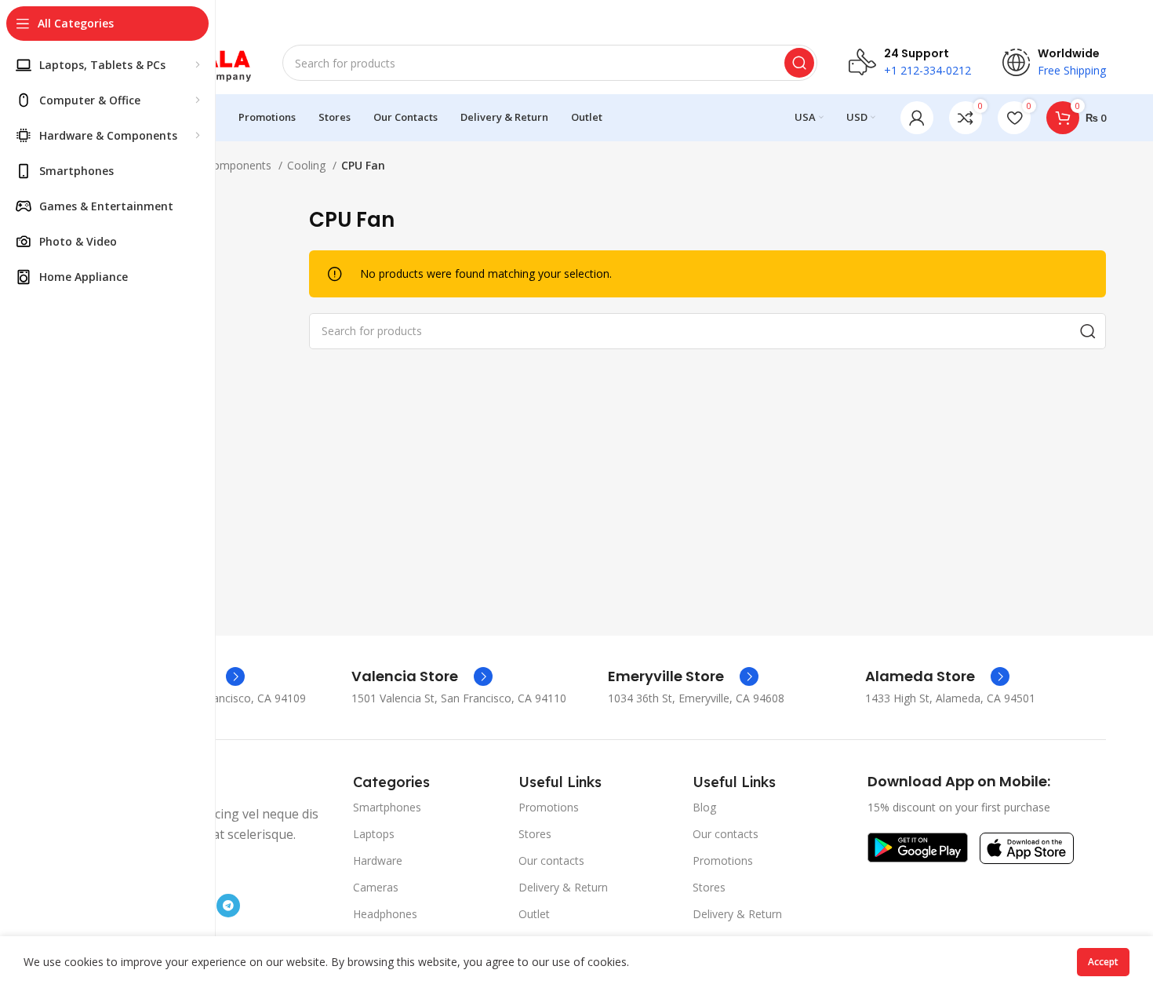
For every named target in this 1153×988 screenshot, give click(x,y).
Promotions (548, 807)
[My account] (917, 117)
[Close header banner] (1133, 15)
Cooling (308, 165)
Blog (704, 807)
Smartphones (387, 807)
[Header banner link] (576, 15)
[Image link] (917, 845)
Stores (534, 833)
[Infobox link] (422, 676)
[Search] (799, 63)
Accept (1103, 961)
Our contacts (551, 860)
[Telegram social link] (228, 905)
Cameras (375, 887)
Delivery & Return (563, 887)
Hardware (377, 860)
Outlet (534, 913)
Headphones (385, 913)
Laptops (374, 833)
